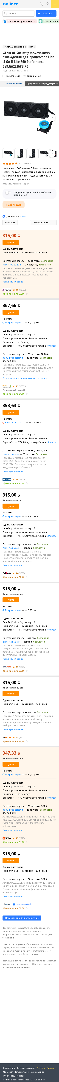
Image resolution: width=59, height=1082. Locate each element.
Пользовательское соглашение (29, 1072)
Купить (10, 242)
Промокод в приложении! (20, 21)
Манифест (8, 1072)
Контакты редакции (26, 1068)
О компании (9, 1068)
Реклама (41, 1068)
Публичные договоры (13, 1075)
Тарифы (50, 1068)
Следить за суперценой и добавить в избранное (32, 193)
